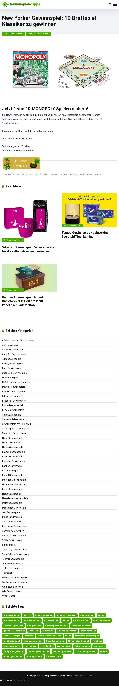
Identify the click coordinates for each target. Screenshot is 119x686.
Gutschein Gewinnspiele (14, 433)
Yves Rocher (8, 596)
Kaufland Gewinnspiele (13, 451)
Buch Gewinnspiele (11, 368)
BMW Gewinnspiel (31, 620)
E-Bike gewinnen (81, 620)
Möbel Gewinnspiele (12, 475)
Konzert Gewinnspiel (12, 466)
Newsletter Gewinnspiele (15, 498)
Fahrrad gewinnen (101, 620)
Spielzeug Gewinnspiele (38, 33)
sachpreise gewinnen (94, 174)
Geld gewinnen (34, 625)
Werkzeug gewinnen (12, 586)
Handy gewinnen (88, 631)
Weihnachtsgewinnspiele (15, 582)
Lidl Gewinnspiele (11, 470)
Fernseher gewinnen (13, 625)
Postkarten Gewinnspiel (14, 507)
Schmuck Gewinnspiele (14, 535)
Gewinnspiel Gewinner (13, 419)
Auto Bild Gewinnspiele (14, 354)
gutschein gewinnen (66, 631)
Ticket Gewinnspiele (12, 568)
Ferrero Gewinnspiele (13, 410)
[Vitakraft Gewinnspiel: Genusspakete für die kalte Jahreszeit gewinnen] (29, 217)
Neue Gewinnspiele (67, 174)
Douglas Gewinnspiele (13, 386)
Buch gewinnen (51, 620)
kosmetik (29, 636)
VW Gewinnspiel (53, 656)
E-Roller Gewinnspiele (13, 391)
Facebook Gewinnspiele (14, 400)
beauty (101, 615)
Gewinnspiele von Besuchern (16, 424)
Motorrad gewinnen (33, 641)
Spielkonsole (9, 544)
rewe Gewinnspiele (12, 521)
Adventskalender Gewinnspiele (18, 340)
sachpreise (99, 646)
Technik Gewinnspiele (13, 558)
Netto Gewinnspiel (11, 493)
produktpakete (64, 646)
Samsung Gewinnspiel (38, 651)
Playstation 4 (30, 646)
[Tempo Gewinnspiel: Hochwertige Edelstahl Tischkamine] (89, 210)
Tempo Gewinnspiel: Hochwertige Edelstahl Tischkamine (85, 234)
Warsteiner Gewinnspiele (15, 577)
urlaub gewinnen (34, 656)
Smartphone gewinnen (85, 651)
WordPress (73, 676)
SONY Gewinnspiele (12, 540)
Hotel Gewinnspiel (12, 636)
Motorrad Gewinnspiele (14, 479)
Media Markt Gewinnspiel (87, 636)
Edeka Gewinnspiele (12, 396)
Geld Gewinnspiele (11, 414)
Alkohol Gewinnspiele (13, 349)
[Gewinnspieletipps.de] (21, 4)
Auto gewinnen (87, 615)
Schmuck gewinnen (62, 651)
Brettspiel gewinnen (12, 174)
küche (68, 636)
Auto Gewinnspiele (11, 359)
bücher (66, 620)
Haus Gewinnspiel (11, 442)
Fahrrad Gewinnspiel (12, 405)
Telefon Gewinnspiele (13, 563)
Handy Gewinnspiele (12, 438)
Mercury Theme (85, 676)
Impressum (10, 681)
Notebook (97, 641)
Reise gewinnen (82, 646)
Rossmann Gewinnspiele (14, 526)
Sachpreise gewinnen (13, 33)
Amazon (27, 615)
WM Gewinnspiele (11, 591)
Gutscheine (48, 631)
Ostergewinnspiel (12, 646)
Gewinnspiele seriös (81, 625)
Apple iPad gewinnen (66, 615)
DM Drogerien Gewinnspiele (16, 382)
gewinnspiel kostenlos (14, 631)
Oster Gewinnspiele (12, 503)
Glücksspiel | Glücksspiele (15, 428)
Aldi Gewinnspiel (10, 345)
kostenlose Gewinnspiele (49, 174)
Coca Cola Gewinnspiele (14, 373)
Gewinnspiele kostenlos (30, 174)
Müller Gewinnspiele (12, 489)
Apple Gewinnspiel (44, 615)
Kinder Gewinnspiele (12, 456)
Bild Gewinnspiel (11, 620)
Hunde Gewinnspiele (12, 447)
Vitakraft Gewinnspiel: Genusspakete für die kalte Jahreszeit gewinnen (28, 249)
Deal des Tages (10, 377)
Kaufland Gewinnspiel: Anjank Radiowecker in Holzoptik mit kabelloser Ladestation (23, 301)
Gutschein (33, 631)
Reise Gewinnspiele (12, 517)
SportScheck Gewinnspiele (15, 554)
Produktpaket (80, 174)
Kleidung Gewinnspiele (13, 461)
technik (103, 651)
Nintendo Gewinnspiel (78, 641)
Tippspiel (7, 572)
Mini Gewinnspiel (12, 641)
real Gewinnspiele (11, 512)
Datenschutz (23, 681)
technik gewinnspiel (13, 656)
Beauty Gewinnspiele (13, 363)
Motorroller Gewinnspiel (14, 484)
